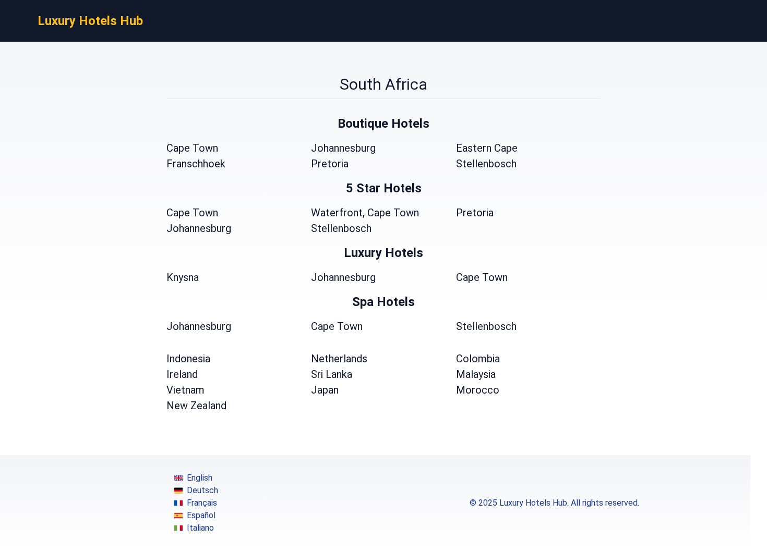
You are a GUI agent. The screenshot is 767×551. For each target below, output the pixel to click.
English (199, 478)
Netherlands (339, 358)
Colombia (478, 358)
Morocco (477, 390)
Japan (325, 390)
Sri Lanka (331, 374)
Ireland (182, 374)
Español (201, 515)
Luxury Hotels (383, 253)
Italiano (200, 528)
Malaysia (476, 374)
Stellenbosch (486, 163)
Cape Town (192, 148)
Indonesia (188, 358)
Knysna (182, 277)
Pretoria (330, 163)
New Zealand (196, 405)
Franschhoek (195, 163)
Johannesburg (343, 148)
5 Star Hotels (384, 188)
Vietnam (185, 390)
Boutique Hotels (383, 123)
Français (202, 503)
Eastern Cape (487, 148)
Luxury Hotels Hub (90, 21)
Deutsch (202, 490)
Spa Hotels (383, 302)
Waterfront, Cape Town (365, 212)
